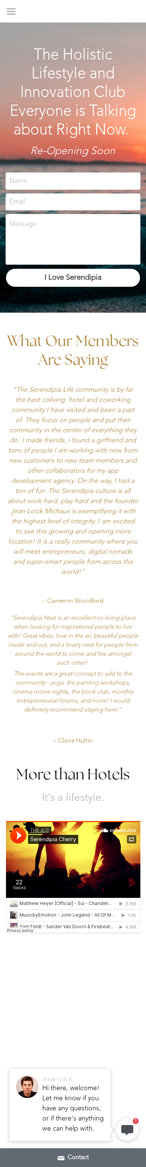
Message (22, 224)
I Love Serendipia (73, 278)
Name (18, 180)
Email (17, 201)
